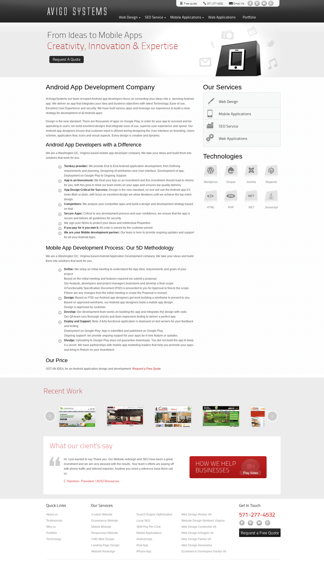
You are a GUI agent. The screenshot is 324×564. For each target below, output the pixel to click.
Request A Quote (66, 59)
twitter (257, 3)
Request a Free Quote (146, 368)
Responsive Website (104, 533)
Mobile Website (101, 526)
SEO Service (154, 17)
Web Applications (222, 17)
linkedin (264, 3)
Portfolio (249, 17)
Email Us (238, 3)
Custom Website (101, 514)
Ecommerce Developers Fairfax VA (203, 551)
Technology (53, 539)
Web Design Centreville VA (198, 526)
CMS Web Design (102, 539)
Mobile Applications (185, 17)
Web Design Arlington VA (197, 533)
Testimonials (54, 520)
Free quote (190, 3)
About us (52, 514)
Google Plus (268, 522)
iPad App (142, 545)
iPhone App (143, 551)
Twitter (251, 522)
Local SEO (143, 520)
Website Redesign (103, 551)
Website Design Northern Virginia (203, 520)
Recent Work (62, 391)
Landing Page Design (105, 545)
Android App (144, 539)
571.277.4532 (215, 3)
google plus (271, 3)
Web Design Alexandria (196, 545)
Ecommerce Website (104, 520)
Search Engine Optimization (154, 514)
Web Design (128, 17)
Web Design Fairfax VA (196, 539)
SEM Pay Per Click (148, 526)
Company (126, 24)
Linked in (259, 522)
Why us (51, 526)
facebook (250, 3)
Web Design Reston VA (196, 514)
